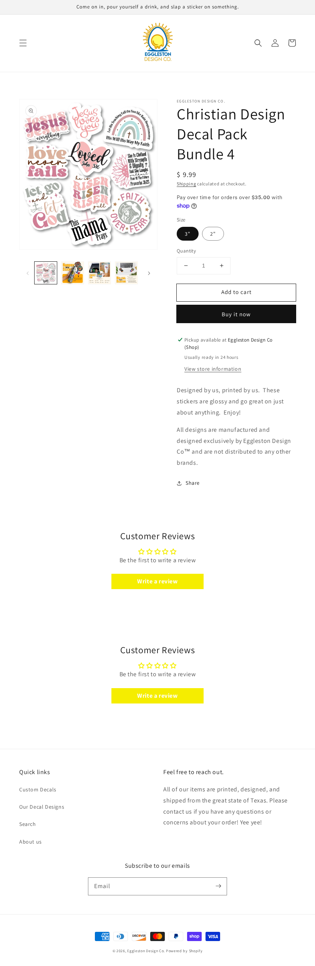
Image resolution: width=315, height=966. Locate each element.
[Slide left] (27, 272)
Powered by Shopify (184, 950)
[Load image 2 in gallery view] (72, 272)
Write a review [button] (157, 581)
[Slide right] (149, 272)
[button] (23, 43)
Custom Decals (37, 789)
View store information (212, 368)
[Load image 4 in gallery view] (126, 272)
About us (30, 841)
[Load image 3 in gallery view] (99, 272)
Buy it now (236, 314)
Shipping (186, 184)
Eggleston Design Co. (146, 950)
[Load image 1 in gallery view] (45, 272)
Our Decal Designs (41, 806)
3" (188, 233)
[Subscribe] (218, 886)
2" (213, 233)
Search (27, 824)
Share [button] (193, 482)
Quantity (186, 251)
